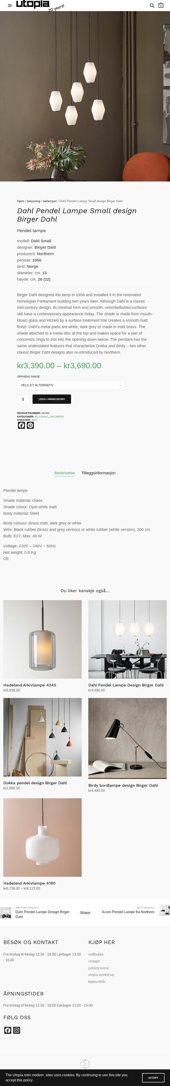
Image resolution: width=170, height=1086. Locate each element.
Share (85, 913)
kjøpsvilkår (96, 982)
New (34, 420)
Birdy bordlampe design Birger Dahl (123, 785)
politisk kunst (98, 968)
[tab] (64, 473)
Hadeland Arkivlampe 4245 (29, 685)
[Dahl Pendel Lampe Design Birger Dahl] (127, 639)
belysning (33, 201)
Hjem (20, 201)
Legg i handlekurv (52, 399)
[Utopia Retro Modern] (85, 1064)
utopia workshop (101, 975)
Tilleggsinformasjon (98, 473)
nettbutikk (95, 954)
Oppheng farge (28, 376)
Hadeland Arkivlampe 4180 (29, 883)
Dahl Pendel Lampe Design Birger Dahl (126, 685)
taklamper (50, 201)
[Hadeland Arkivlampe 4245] (42, 639)
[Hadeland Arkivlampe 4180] (42, 837)
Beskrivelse (64, 473)
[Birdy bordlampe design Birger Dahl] (127, 738)
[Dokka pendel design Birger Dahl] (42, 737)
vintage (94, 961)
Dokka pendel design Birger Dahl (35, 783)
